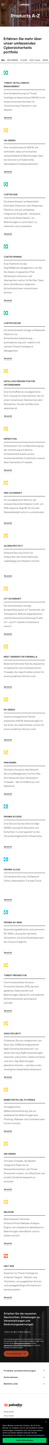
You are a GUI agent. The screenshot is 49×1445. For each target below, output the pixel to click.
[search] (45, 5)
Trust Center (9, 1416)
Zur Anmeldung (14, 1354)
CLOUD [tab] (23, 60)
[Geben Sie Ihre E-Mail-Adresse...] (24, 1334)
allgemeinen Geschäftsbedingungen (17, 1345)
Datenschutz (9, 1412)
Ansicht (8, 117)
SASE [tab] (45, 60)
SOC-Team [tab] (35, 60)
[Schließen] (46, 1422)
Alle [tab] (3, 60)
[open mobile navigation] (3, 5)
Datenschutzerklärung (35, 1435)
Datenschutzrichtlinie (22, 1343)
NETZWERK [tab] (12, 60)
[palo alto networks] (23, 5)
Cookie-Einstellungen (24, 1440)
